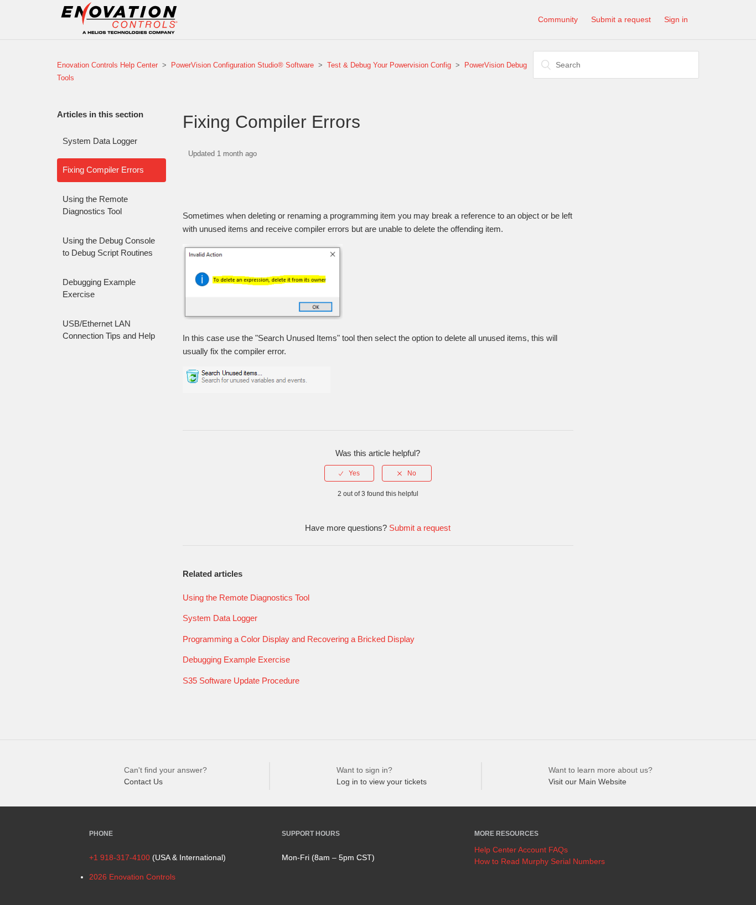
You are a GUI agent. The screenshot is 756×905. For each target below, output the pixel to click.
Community (558, 19)
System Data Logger (100, 141)
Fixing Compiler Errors (103, 169)
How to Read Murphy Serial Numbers (539, 861)
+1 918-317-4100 (119, 857)
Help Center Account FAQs (521, 849)
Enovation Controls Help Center (107, 65)
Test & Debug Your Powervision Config (389, 65)
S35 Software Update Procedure (241, 680)
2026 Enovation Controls (132, 876)
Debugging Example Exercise (99, 288)
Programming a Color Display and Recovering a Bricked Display (299, 639)
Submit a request (621, 19)
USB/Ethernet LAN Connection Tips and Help (109, 330)
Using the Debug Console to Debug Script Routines (109, 247)
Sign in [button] (676, 19)
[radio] (349, 473)
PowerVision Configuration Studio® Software (242, 65)
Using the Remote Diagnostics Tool (95, 205)
